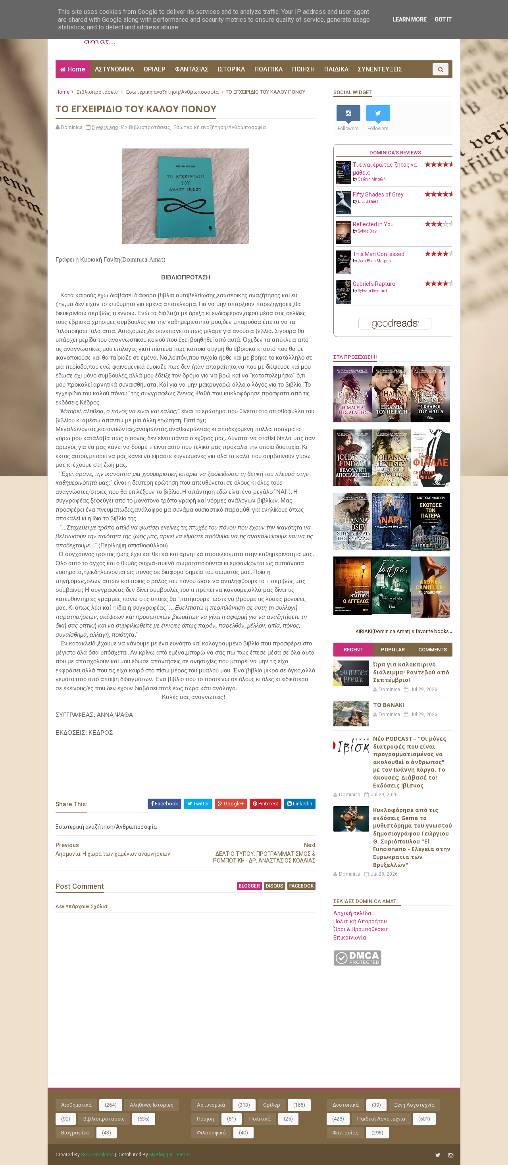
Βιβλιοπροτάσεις (97, 92)
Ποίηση (205, 1119)
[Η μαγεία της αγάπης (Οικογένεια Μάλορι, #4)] (352, 420)
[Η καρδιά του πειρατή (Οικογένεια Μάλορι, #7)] (391, 420)
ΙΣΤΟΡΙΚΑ (231, 69)
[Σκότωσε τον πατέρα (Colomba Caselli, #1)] (430, 549)
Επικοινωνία (349, 937)
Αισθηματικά (76, 1105)
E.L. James (368, 201)
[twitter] (438, 1155)
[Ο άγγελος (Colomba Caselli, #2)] (352, 613)
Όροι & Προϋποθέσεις (361, 929)
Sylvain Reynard (372, 291)
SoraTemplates (97, 1154)
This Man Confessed (378, 254)
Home (76, 69)
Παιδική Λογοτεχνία (381, 1119)
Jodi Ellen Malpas (374, 261)
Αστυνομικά (211, 1105)
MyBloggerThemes (170, 1154)
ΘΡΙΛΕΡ (154, 69)
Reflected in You (373, 224)
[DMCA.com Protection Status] (357, 964)
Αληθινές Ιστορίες (151, 1105)
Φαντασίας (345, 1133)
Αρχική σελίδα (352, 913)
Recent (353, 650)
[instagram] (450, 1155)
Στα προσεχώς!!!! (355, 357)
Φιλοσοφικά (211, 1133)
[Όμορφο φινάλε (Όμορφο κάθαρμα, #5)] (430, 485)
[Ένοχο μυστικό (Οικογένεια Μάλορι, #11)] (391, 484)
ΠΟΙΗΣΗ (303, 69)
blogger (249, 886)
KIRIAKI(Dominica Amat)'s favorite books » (404, 631)
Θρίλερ (271, 1105)
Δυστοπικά (345, 1105)
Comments (432, 650)
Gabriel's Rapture (374, 284)
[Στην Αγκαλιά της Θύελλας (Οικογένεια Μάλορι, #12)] (352, 548)
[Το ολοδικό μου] (430, 615)
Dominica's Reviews (395, 153)
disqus (274, 886)
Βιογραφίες (75, 1133)
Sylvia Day (367, 231)
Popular (393, 650)
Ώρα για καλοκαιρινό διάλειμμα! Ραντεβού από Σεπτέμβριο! (411, 672)
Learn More (410, 19)
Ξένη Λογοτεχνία (414, 1105)
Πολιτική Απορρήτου (360, 921)
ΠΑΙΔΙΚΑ (336, 69)
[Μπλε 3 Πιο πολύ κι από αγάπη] (391, 612)
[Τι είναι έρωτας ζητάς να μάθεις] (343, 182)
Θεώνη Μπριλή (372, 179)
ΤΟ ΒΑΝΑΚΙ (388, 705)
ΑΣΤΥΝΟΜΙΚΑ (114, 69)
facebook (301, 886)
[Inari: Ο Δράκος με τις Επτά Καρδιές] (391, 548)
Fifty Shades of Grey (378, 194)
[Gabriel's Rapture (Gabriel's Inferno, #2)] (343, 301)
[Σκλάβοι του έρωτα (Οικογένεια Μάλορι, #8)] (430, 420)
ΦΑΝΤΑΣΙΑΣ (191, 69)
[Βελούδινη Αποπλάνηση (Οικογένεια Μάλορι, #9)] (352, 484)
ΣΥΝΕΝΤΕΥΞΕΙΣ (380, 69)
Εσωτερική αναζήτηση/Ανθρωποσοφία (172, 92)
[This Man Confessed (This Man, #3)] (343, 273)
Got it (443, 19)
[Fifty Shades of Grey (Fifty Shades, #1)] (343, 212)
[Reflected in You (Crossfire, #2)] (343, 242)
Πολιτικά (260, 1119)
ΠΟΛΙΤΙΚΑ (268, 69)
